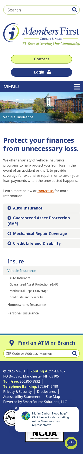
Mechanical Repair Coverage (40, 233)
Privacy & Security (17, 391)
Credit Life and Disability (37, 243)
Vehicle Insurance (21, 270)
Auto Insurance (28, 208)
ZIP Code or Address (29, 353)
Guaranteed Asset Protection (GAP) (38, 220)
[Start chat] (71, 443)
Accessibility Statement (21, 396)
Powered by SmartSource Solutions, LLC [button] (35, 401)
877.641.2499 (48, 386)
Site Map (53, 396)
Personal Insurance (23, 313)
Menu (38, 86)
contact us (45, 190)
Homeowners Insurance (26, 304)
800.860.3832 (30, 381)
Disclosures (46, 391)
